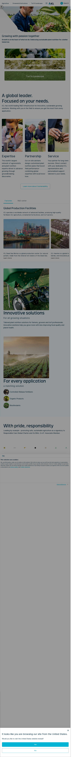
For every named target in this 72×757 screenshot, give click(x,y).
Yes (35, 744)
